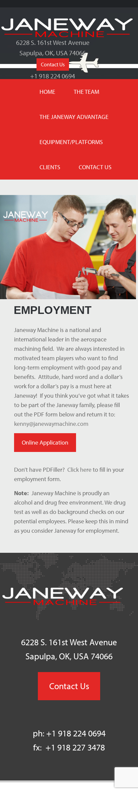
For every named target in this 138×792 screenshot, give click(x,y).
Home (47, 91)
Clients (50, 167)
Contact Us (52, 65)
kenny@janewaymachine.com (51, 423)
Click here (79, 469)
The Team (86, 91)
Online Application (45, 442)
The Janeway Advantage (74, 117)
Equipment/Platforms (71, 142)
